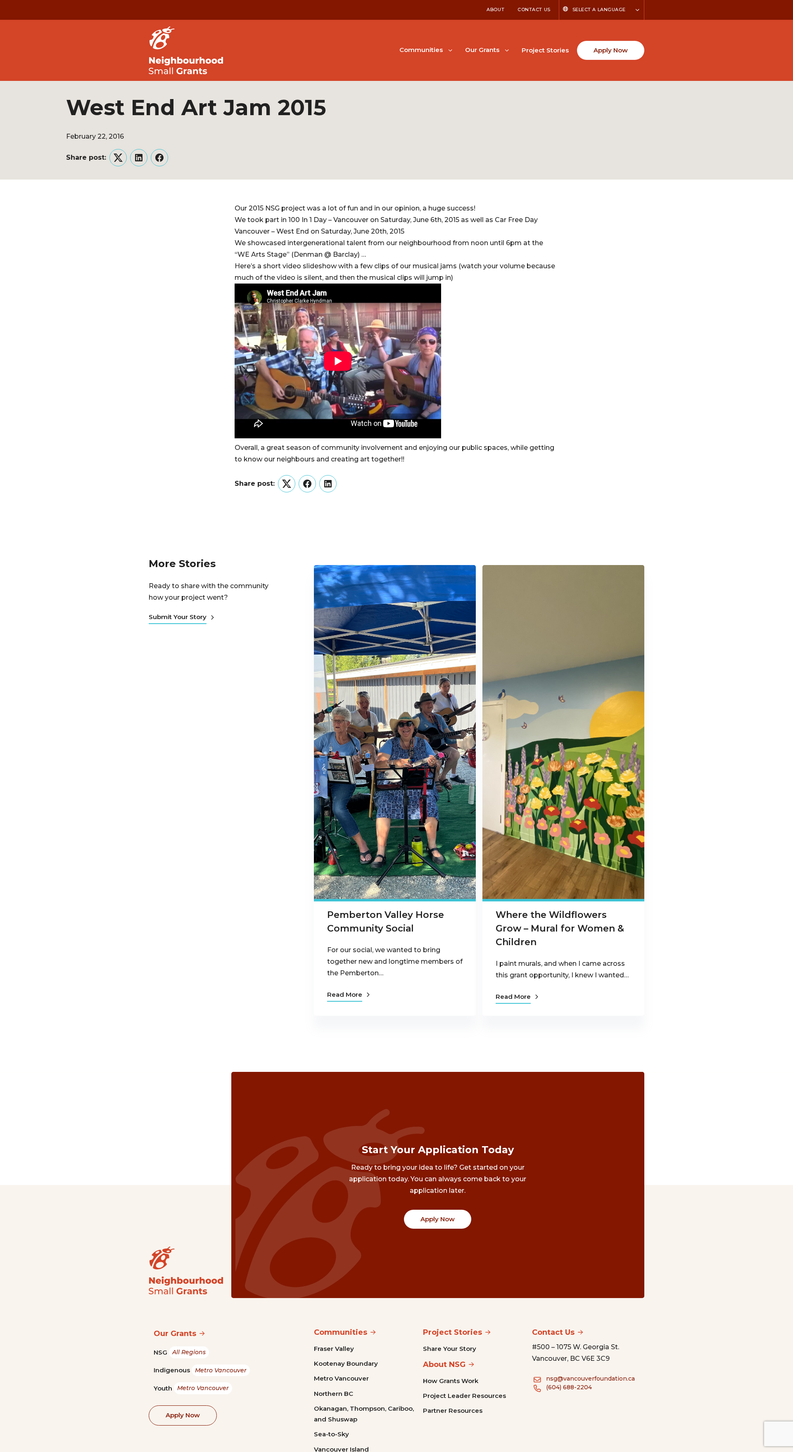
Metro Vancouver (341, 1378)
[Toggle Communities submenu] (450, 49)
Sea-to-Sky (331, 1434)
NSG (180, 1352)
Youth (191, 1388)
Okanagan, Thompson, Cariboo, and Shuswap (364, 1414)
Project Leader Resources (464, 1396)
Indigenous (200, 1370)
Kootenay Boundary (346, 1363)
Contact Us (534, 9)
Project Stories (545, 50)
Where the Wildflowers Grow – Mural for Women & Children (560, 928)
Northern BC (333, 1394)
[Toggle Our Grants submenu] (506, 49)
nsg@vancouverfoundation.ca (590, 1378)
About (495, 9)
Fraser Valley (334, 1349)
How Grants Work (450, 1381)
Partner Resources (452, 1410)
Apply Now (611, 50)
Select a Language (599, 9)
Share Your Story (449, 1349)
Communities (421, 50)
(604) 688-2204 (569, 1387)
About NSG (444, 1364)
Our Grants (482, 50)
